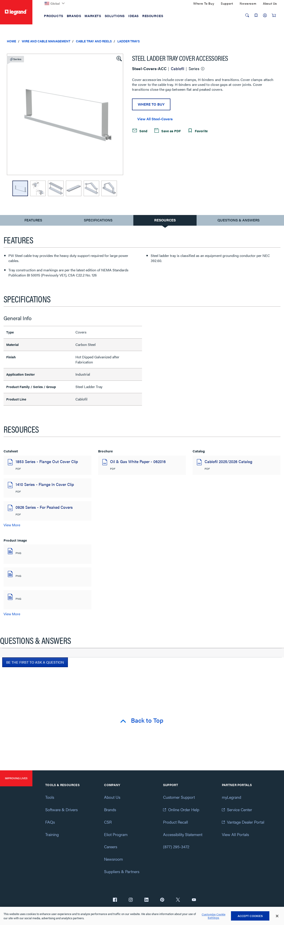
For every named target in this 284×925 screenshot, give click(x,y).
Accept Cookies (250, 916)
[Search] (247, 15)
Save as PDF (170, 130)
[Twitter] (178, 900)
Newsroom (113, 859)
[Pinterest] (162, 900)
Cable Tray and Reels (94, 41)
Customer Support (179, 797)
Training (52, 834)
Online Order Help (183, 809)
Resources (165, 220)
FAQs (50, 822)
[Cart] (274, 15)
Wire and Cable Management (46, 41)
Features (33, 221)
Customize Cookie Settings (213, 916)
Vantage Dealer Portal (245, 822)
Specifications (98, 220)
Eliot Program (116, 834)
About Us (112, 797)
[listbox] (65, 114)
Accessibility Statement (182, 834)
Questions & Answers (238, 220)
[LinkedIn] (146, 900)
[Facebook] (115, 900)
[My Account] (265, 15)
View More (12, 524)
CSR (108, 822)
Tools (49, 797)
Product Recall (175, 822)
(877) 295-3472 (176, 846)
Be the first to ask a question (35, 662)
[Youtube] (194, 900)
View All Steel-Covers (155, 118)
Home (11, 41)
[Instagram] (130, 900)
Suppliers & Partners (121, 871)
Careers (110, 846)
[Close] (277, 916)
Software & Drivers (61, 809)
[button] (118, 58)
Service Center (239, 809)
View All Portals (235, 834)
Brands (110, 809)
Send (142, 130)
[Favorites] (256, 15)
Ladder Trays (128, 41)
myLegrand (231, 797)
